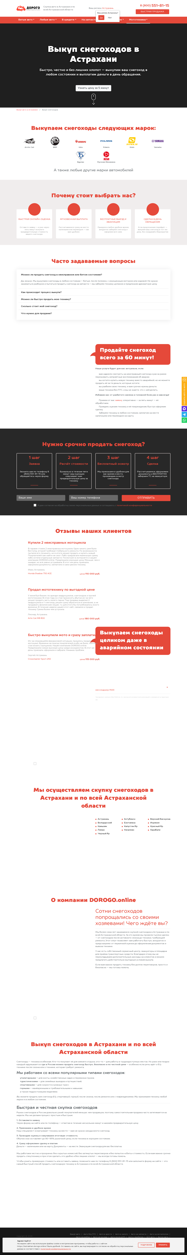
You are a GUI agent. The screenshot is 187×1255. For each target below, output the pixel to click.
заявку (118, 400)
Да (101, 17)
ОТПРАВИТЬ (146, 498)
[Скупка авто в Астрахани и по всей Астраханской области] (28, 8)
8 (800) (154, 6)
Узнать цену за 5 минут (93, 88)
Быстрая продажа (152, 12)
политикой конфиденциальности (134, 506)
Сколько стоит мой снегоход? (39, 306)
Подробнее (146, 1245)
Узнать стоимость (146, 756)
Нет (110, 17)
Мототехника (137, 20)
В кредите (68, 20)
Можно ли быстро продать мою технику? (46, 299)
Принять (163, 1245)
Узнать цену (146, 1010)
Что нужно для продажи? (36, 313)
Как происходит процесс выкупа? (41, 292)
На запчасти (89, 20)
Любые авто (47, 20)
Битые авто (25, 20)
